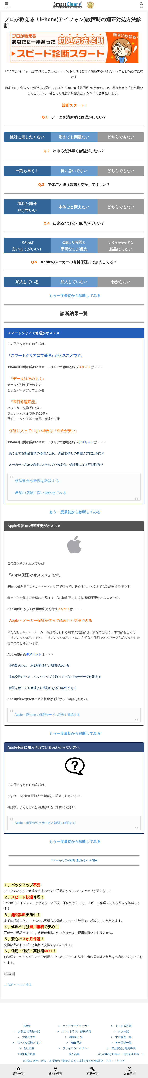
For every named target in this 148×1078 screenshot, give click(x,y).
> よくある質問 (121, 1025)
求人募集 (74, 1054)
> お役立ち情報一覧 (27, 1031)
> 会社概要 (26, 1048)
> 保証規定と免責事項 (121, 1048)
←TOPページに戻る (18, 984)
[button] (136, 699)
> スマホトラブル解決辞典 (74, 1031)
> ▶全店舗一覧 (121, 1042)
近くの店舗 (55, 1071)
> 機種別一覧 (74, 1037)
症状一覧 (92, 1071)
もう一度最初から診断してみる (75, 296)
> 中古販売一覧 (121, 1037)
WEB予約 (129, 1071)
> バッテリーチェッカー (74, 1025)
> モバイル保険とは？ (27, 1042)
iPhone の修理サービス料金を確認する (53, 714)
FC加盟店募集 (26, 1054)
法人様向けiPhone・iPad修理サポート (121, 1054)
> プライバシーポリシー (74, 1048)
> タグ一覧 (121, 1031)
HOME (27, 1025)
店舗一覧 (18, 1071)
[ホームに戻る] (74, 1016)
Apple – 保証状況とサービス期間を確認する (45, 822)
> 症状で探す (27, 1037)
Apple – (20, 714)
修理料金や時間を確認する (36, 481)
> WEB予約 (74, 1042)
